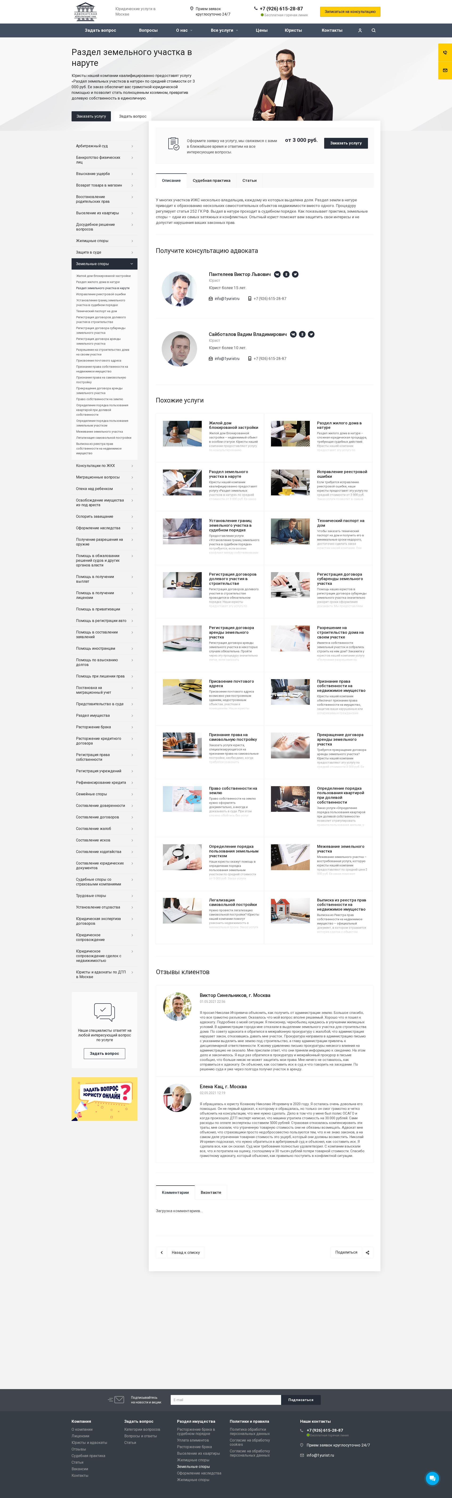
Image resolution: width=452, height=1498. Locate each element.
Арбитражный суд (92, 146)
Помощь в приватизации (98, 609)
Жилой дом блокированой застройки (233, 425)
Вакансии (80, 1469)
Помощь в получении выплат (95, 579)
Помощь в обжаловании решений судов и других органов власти (98, 560)
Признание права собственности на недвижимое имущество (341, 686)
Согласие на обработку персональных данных (250, 1453)
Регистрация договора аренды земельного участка (231, 632)
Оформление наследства (98, 528)
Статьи (249, 180)
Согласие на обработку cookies (250, 1442)
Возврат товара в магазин (99, 185)
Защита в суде (88, 252)
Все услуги (222, 30)
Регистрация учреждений (98, 771)
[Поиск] (373, 30)
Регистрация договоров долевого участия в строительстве (233, 579)
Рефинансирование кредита (101, 782)
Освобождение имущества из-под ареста (100, 502)
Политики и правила (249, 1421)
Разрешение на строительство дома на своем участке (340, 632)
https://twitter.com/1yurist (295, 274)
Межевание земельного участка (340, 848)
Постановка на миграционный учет (93, 690)
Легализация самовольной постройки (233, 902)
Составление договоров (97, 817)
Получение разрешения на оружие (99, 541)
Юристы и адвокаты (89, 1442)
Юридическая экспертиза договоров (98, 921)
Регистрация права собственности (93, 757)
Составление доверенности (100, 805)
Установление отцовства (98, 907)
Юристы (293, 30)
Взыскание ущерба (93, 173)
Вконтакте (211, 1192)
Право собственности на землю (233, 790)
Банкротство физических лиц (98, 159)
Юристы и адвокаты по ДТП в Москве (101, 974)
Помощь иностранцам (95, 648)
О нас (182, 30)
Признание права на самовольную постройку (233, 737)
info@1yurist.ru (227, 298)
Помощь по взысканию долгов (97, 662)
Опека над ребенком (94, 488)
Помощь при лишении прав (100, 676)
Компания (81, 1421)
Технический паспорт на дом (340, 523)
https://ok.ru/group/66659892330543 (286, 274)
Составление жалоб (93, 828)
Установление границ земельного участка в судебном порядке (230, 525)
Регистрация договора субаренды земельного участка (340, 579)
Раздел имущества (93, 715)
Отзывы (79, 1449)
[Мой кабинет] (360, 30)
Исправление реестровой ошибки (101, 294)
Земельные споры (92, 264)
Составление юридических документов (100, 865)
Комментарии (175, 1192)
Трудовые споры (91, 895)
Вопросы (148, 30)
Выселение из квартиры (97, 213)
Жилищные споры (92, 241)
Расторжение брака (93, 727)
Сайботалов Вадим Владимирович (248, 334)
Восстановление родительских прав (93, 199)
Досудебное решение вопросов (95, 226)
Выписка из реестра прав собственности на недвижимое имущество (341, 905)
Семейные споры (91, 794)
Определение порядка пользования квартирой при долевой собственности (340, 795)
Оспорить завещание (94, 516)
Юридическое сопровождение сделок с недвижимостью (98, 956)
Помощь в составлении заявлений (97, 634)
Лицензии (80, 1436)
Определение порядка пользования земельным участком (233, 851)
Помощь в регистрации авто (101, 620)
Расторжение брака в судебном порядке (196, 1431)
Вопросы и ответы (140, 1436)
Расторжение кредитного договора (98, 740)
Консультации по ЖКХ (95, 465)
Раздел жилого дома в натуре (339, 425)
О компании (82, 1429)
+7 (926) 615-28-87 (281, 9)
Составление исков (93, 840)
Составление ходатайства (98, 851)
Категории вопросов (142, 1429)
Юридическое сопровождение (90, 937)
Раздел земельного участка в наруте (228, 474)
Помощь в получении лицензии (95, 595)
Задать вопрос (100, 30)
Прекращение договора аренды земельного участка (340, 739)
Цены (262, 30)
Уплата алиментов (193, 1440)
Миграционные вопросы (98, 477)
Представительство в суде (100, 704)
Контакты (332, 30)
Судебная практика (211, 180)
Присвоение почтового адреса (231, 683)
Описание (171, 180)
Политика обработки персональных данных (250, 1431)
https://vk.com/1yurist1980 (277, 274)
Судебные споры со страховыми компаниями (98, 881)
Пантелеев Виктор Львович (240, 274)
